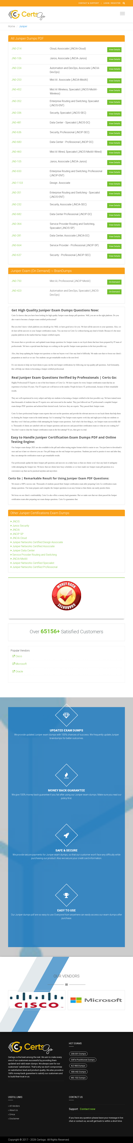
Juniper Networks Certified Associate (33, 546)
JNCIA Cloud (19, 538)
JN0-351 (16, 192)
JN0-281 (16, 235)
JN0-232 (16, 204)
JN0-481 (16, 122)
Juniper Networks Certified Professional (34, 567)
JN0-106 (16, 58)
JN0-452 (16, 89)
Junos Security (20, 525)
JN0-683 (16, 142)
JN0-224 (16, 68)
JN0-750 (16, 281)
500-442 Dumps (78, 1072)
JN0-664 (16, 245)
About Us (13, 1110)
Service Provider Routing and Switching (34, 554)
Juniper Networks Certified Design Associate (37, 542)
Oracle (19, 671)
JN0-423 (16, 290)
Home (11, 26)
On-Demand (114, 282)
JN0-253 (16, 79)
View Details (114, 49)
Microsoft (21, 663)
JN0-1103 (17, 182)
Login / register (112, 3)
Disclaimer (14, 1118)
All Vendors (14, 1106)
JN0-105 (16, 161)
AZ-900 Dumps (78, 1066)
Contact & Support (89, 3)
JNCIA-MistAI (20, 558)
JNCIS (16, 521)
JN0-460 (16, 151)
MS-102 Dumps (78, 1078)
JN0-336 (16, 112)
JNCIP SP (18, 533)
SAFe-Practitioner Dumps (83, 1060)
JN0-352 (16, 101)
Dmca (12, 1114)
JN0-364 (16, 223)
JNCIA (16, 529)
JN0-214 (16, 48)
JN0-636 (16, 132)
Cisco (18, 656)
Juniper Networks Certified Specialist (33, 563)
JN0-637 (16, 255)
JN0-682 (16, 214)
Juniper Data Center (23, 550)
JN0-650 (16, 171)
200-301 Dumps (78, 1054)
